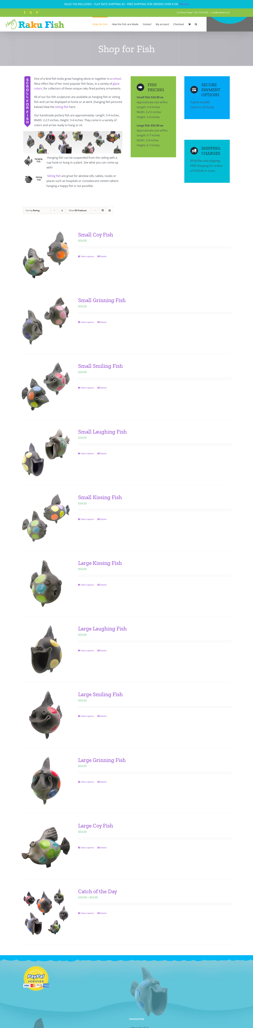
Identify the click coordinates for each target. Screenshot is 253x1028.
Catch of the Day (97, 891)
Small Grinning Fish (102, 300)
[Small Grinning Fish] (46, 321)
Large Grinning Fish (102, 760)
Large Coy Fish (95, 825)
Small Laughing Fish (102, 431)
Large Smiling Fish (100, 694)
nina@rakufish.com (220, 12)
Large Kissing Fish (100, 563)
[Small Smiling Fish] (46, 386)
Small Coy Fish (95, 234)
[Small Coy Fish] (46, 255)
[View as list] (109, 210)
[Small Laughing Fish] (46, 452)
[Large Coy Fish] (46, 846)
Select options (87, 256)
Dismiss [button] (184, 4)
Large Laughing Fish (102, 628)
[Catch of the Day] (46, 912)
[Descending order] (62, 210)
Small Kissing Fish (100, 497)
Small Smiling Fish (100, 366)
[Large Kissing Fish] (46, 584)
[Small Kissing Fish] (46, 518)
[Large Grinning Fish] (46, 781)
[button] (196, 24)
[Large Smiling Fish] (46, 715)
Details (103, 256)
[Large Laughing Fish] (46, 649)
